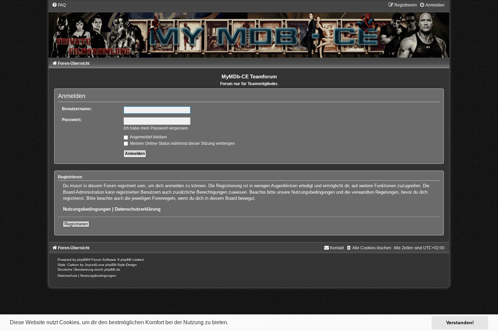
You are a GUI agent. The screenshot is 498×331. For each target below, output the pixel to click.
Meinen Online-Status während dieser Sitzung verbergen (182, 143)
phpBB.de (112, 269)
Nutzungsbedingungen (87, 209)
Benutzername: (77, 108)
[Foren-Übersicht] (249, 30)
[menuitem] (59, 5)
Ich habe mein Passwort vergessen (156, 128)
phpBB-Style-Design (121, 265)
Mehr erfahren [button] (247, 322)
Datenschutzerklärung (138, 209)
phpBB (82, 259)
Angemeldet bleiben (148, 137)
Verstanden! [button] (460, 322)
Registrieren (76, 224)
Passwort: (72, 119)
